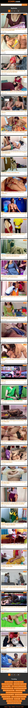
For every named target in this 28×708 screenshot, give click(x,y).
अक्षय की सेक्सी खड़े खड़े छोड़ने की (14, 703)
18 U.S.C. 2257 (20, 706)
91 (18, 11)
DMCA (13, 706)
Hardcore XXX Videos (7, 684)
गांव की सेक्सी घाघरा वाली (8, 698)
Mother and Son (9, 682)
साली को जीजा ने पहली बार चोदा (20, 684)
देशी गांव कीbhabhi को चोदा (8, 690)
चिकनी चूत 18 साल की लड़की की (7, 694)
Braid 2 (23, 698)
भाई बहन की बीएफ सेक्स (20, 690)
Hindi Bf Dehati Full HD (7, 688)
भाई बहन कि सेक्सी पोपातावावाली (21, 694)
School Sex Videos (18, 682)
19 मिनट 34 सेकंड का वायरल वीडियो (18, 696)
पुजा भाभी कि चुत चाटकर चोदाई (20, 688)
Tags (9, 706)
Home (5, 706)
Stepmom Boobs (6, 696)
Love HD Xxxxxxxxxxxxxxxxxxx (14, 692)
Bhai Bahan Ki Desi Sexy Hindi (14, 701)
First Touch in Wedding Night (19, 686)
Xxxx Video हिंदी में (6, 686)
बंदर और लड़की (17, 698)
